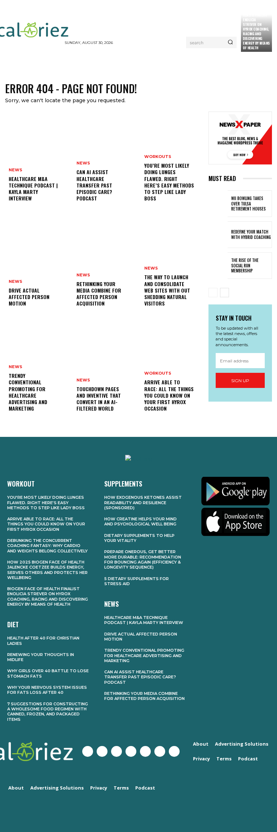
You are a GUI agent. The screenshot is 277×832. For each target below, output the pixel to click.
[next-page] (224, 292)
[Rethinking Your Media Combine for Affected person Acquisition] (104, 267)
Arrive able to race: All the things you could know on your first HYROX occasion (169, 395)
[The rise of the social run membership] (218, 265)
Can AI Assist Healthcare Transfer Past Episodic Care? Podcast (94, 185)
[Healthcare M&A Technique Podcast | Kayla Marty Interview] (37, 162)
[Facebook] (87, 751)
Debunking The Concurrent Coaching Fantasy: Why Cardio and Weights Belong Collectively (47, 545)
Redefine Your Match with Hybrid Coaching (251, 234)
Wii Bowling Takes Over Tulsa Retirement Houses (248, 203)
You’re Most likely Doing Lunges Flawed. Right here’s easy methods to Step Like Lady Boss (169, 182)
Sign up (240, 380)
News (15, 170)
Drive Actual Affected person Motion (29, 296)
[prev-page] (212, 292)
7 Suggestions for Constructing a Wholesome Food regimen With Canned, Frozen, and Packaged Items (47, 711)
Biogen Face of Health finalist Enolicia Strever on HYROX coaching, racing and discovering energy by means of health (256, 29)
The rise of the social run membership (245, 265)
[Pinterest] (145, 751)
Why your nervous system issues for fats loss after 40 (47, 690)
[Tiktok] (174, 751)
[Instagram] (116, 751)
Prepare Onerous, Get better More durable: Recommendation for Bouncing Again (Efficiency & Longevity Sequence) (142, 559)
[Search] (230, 42)
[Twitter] (102, 751)
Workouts (157, 157)
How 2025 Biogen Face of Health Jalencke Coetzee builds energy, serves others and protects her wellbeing (47, 570)
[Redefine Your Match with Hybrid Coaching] (218, 234)
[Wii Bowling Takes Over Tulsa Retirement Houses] (218, 203)
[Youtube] (131, 751)
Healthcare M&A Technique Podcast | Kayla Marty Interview (33, 188)
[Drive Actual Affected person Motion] (37, 267)
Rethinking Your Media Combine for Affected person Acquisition (98, 293)
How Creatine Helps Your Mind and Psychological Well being (140, 521)
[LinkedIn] (159, 751)
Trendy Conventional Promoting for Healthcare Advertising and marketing (28, 392)
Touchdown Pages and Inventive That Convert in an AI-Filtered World (98, 398)
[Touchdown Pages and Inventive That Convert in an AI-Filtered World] (104, 372)
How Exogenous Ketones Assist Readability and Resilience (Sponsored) (143, 502)
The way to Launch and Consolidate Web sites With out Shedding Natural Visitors (167, 290)
